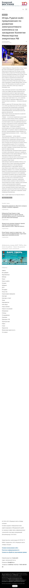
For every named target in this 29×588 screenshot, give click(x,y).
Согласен (15, 586)
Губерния (5, 14)
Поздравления (6, 315)
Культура (4, 296)
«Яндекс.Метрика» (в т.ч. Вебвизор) (10, 574)
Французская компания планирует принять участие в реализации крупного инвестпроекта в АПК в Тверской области (13, 225)
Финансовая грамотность (8, 330)
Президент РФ (6, 319)
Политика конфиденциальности (10, 550)
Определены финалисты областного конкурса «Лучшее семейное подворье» (14, 206)
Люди (3, 300)
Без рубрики (5, 272)
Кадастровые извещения (8, 294)
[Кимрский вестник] (14, 4)
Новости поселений (7, 309)
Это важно (5, 332)
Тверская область (7, 197)
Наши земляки (6, 306)
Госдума (4, 283)
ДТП (3, 287)
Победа (4, 313)
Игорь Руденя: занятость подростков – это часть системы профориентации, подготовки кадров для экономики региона (14, 234)
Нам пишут (5, 304)
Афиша (4, 270)
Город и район (5, 281)
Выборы (4, 277)
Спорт (3, 326)
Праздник (4, 317)
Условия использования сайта (10, 548)
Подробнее (5, 209)
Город (3, 279)
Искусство (4, 291)
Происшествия (6, 321)
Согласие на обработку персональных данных (14, 552)
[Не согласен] (26, 580)
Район (3, 323)
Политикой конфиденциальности (17, 580)
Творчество (5, 328)
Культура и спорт (6, 298)
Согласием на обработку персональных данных (13, 581)
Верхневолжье (6, 274)
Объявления (5, 311)
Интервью (4, 289)
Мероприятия (5, 302)
